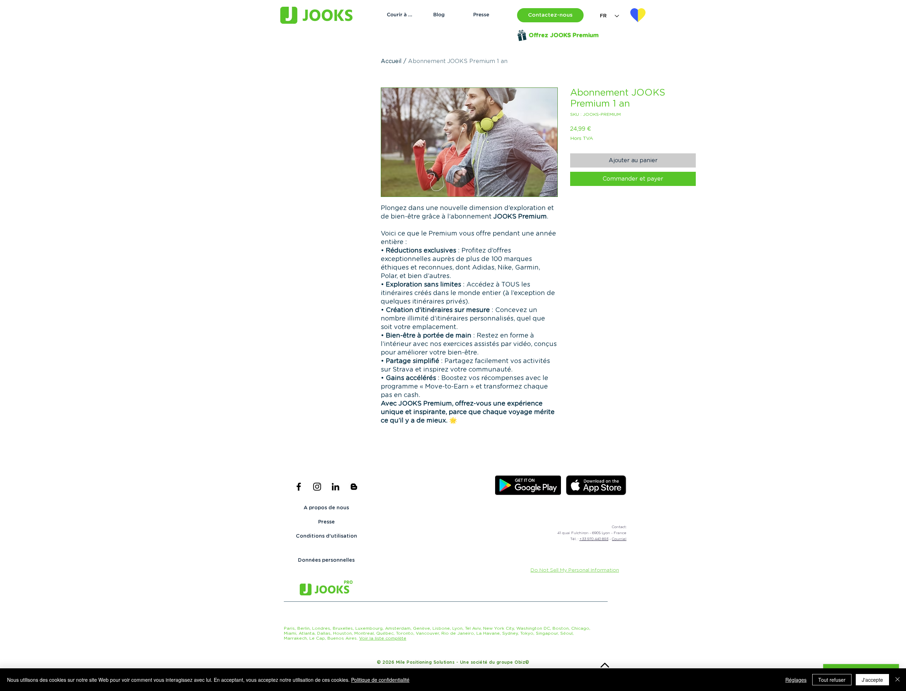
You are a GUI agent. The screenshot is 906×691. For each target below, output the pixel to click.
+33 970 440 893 (593, 539)
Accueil (391, 61)
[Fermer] (897, 679)
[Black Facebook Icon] (298, 486)
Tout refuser (831, 679)
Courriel (619, 539)
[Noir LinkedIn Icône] (335, 486)
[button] (550, 15)
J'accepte (872, 679)
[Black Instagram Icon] (317, 486)
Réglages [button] (796, 679)
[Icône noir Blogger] (354, 486)
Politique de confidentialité (380, 679)
